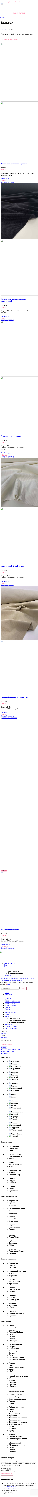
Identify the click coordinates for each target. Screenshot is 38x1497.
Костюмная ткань (16, 1357)
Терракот (15, 1128)
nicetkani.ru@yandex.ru (12, 1489)
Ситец (11, 1411)
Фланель (12, 1428)
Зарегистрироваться (7, 1044)
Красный (15, 1091)
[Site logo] (4, 11)
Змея (11, 1167)
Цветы (11, 1189)
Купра (11, 1370)
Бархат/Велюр (15, 1328)
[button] (5, 180)
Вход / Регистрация (11, 1028)
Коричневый (16, 1088)
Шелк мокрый (15, 1443)
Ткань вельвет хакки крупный (14, 164)
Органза (12, 1384)
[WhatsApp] (18, 16)
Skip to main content (19, 2)
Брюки (12, 1203)
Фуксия (14, 1095)
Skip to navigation (6, 2)
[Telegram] (20, 16)
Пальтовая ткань (16, 1389)
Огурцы (12, 1181)
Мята (13, 1106)
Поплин (12, 1401)
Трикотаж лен (14, 1420)
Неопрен (12, 1382)
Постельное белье (16, 1251)
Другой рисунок (15, 1156)
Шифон (12, 1449)
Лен (10, 1374)
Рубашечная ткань (16, 1407)
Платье (12, 1235)
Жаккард (13, 1351)
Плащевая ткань (16, 1395)
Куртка (12, 1225)
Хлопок (12, 1434)
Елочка (12, 1158)
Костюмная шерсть (17, 1359)
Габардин (13, 1341)
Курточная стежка (16, 1367)
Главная (4, 29)
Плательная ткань (16, 1391)
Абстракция (14, 1146)
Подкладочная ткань (17, 1399)
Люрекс (14, 1101)
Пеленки (12, 1233)
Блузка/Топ (13, 1201)
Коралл (14, 1086)
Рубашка (12, 1253)
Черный (14, 1136)
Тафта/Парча (14, 1413)
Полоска (12, 1183)
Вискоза (12, 1338)
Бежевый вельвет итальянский (14, 697)
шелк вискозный (16, 1441)
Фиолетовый (16, 1130)
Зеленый (14, 1080)
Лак (10, 1372)
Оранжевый (16, 1108)
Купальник (13, 1221)
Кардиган (13, 1213)
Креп (11, 1365)
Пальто (12, 1229)
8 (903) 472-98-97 (19, 13)
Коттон (12, 1363)
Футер (11, 1431)
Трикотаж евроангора (18, 1418)
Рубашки (12, 1241)
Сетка (11, 1409)
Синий (14, 1123)
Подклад (12, 1249)
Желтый (14, 1077)
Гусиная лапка (15, 1154)
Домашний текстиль (17, 1209)
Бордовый (15, 1069)
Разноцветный (17, 1112)
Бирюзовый (16, 1066)
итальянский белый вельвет (13, 566)
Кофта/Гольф (14, 1219)
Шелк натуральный (17, 1445)
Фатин (11, 1426)
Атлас (11, 1326)
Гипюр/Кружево (15, 1344)
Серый (14, 1119)
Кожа (11, 1355)
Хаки (13, 1097)
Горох (11, 1150)
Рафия (11, 1403)
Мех (10, 1378)
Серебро (14, 1117)
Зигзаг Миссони (15, 1164)
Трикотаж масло (15, 1424)
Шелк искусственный (18, 1439)
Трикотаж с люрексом (18, 1422)
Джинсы (12, 1205)
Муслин (12, 1380)
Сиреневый (16, 1125)
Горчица (14, 1075)
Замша (11, 1353)
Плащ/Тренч (14, 1237)
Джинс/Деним (14, 1349)
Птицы (12, 1186)
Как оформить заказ (16, 969)
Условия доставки (15, 973)
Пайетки (12, 1387)
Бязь (11, 1334)
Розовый (14, 1114)
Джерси (12, 1346)
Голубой (14, 1072)
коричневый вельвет (10, 929)
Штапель (13, 1451)
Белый (14, 1064)
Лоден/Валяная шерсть (18, 1376)
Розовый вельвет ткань (11, 436)
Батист (12, 1330)
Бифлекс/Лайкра (16, 1332)
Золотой (14, 1084)
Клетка (12, 1172)
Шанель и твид (15, 1436)
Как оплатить (13, 971)
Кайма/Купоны (15, 1170)
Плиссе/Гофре (14, 1397)
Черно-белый (16, 1134)
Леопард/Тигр (14, 1175)
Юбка (11, 1245)
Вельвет (12, 1336)
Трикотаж (13, 1243)
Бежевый (15, 1061)
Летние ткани (14, 1227)
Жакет (11, 1211)
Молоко (14, 1103)
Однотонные (14, 1191)
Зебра (11, 1162)
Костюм (12, 1217)
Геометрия (13, 1148)
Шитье (12, 1447)
